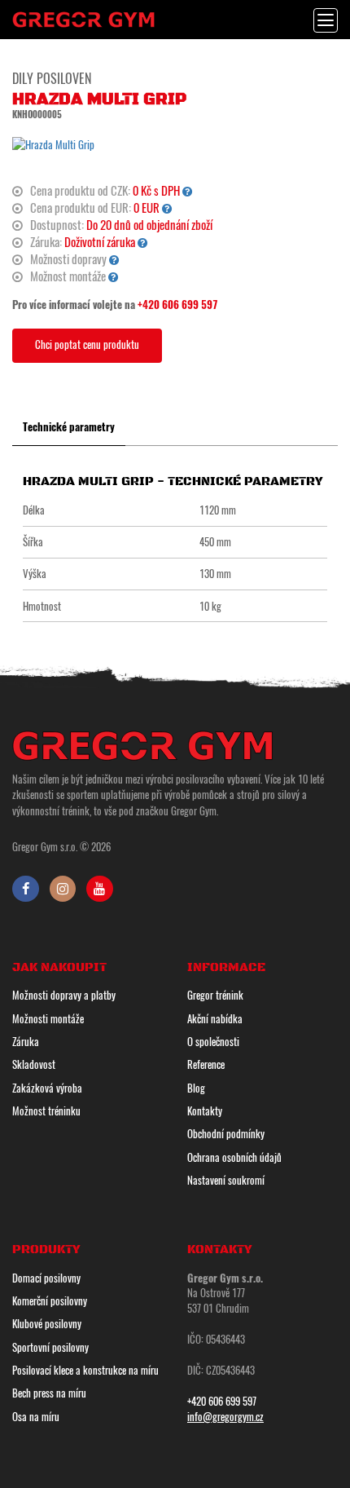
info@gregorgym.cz (225, 1416)
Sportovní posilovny (50, 1347)
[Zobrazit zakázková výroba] (187, 190)
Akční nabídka (215, 1018)
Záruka (25, 1041)
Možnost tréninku (46, 1110)
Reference (206, 1064)
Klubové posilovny (46, 1323)
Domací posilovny (46, 1277)
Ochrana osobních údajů (234, 1157)
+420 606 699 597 (178, 304)
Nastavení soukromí (226, 1180)
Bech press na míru (49, 1392)
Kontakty (204, 1110)
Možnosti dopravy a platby (64, 995)
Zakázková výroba (47, 1088)
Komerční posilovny (49, 1300)
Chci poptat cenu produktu (87, 344)
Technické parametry (69, 426)
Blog (196, 1088)
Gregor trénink (215, 995)
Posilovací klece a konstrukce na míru (85, 1370)
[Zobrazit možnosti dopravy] (114, 258)
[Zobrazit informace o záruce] (143, 241)
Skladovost (33, 1064)
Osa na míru (35, 1416)
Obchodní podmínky (226, 1133)
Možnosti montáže (48, 1018)
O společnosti (213, 1041)
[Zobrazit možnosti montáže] (113, 276)
